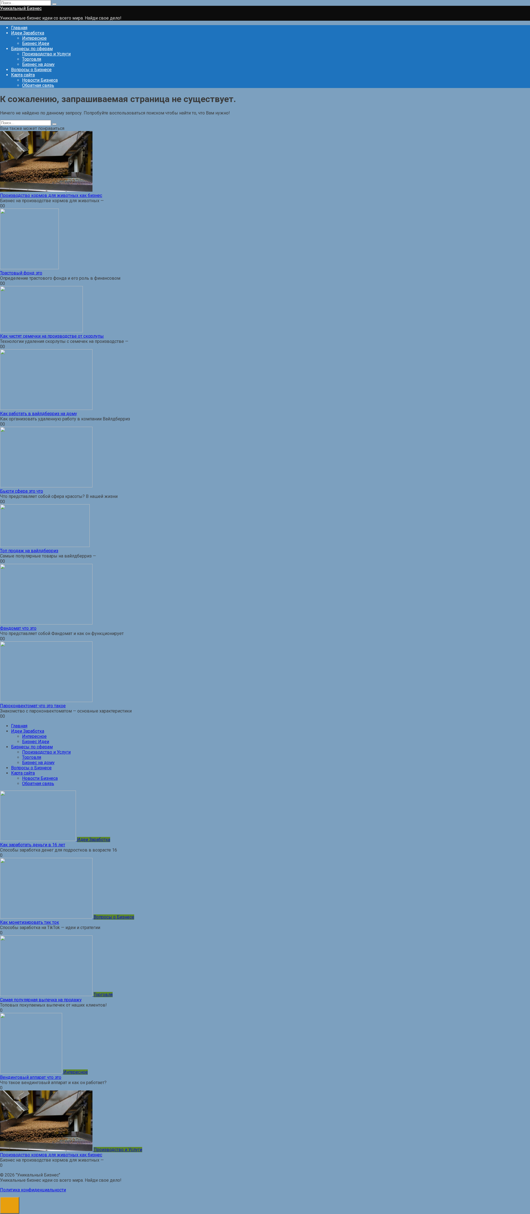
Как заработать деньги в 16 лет (32, 844)
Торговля (31, 59)
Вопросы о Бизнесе (31, 69)
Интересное (34, 38)
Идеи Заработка (27, 33)
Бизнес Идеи (35, 43)
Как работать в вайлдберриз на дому (38, 413)
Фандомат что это (18, 628)
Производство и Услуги (46, 54)
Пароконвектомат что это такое (33, 705)
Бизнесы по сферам (32, 48)
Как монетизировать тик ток (29, 922)
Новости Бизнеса (40, 80)
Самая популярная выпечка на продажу (41, 999)
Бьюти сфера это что (21, 491)
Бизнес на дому (38, 64)
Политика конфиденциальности (33, 1189)
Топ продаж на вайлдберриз (29, 550)
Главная (19, 27)
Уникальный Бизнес (21, 8)
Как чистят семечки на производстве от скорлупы (52, 336)
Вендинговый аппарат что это (30, 1077)
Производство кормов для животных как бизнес (51, 195)
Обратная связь (38, 85)
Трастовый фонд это (21, 273)
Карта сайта (23, 75)
